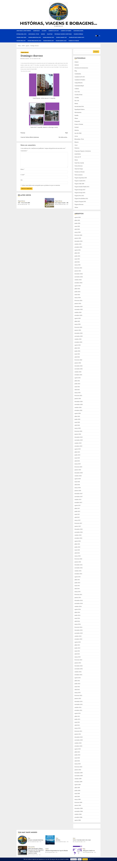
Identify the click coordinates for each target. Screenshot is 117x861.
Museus (43, 34)
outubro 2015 (78, 571)
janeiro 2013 (78, 663)
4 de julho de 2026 (51, 852)
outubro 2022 (78, 339)
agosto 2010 (78, 749)
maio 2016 (77, 550)
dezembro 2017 (79, 493)
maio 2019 (77, 458)
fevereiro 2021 (78, 395)
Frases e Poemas (79, 124)
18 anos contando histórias (35, 840)
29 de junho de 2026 (88, 852)
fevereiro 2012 (78, 695)
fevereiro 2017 (78, 523)
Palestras (49, 34)
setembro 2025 (78, 247)
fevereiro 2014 (78, 627)
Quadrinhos (78, 154)
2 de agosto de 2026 (61, 841)
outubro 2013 (78, 636)
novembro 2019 (79, 440)
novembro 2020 (79, 404)
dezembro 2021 (79, 366)
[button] (99, 35)
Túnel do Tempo (79, 169)
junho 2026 (77, 223)
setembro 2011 (78, 710)
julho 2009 (77, 787)
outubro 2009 (78, 778)
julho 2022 (77, 348)
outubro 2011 (78, 707)
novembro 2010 (79, 740)
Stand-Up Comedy (79, 163)
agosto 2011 (78, 713)
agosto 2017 (78, 505)
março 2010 (78, 764)
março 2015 (78, 591)
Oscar (76, 145)
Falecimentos (78, 112)
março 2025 (78, 265)
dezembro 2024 (79, 274)
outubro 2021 (78, 372)
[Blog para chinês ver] (77, 850)
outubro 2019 (78, 443)
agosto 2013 (78, 642)
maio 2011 (77, 722)
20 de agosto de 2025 (61, 204)
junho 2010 (77, 755)
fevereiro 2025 (78, 268)
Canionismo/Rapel (78, 30)
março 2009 (78, 799)
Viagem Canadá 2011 (61, 37)
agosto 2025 (78, 250)
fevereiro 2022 (78, 360)
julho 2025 (77, 253)
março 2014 (78, 624)
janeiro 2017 (78, 526)
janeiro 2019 (78, 470)
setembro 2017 (78, 502)
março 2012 (78, 692)
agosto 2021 (78, 377)
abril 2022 (77, 357)
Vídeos (76, 207)
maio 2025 (77, 259)
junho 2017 (77, 511)
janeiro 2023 (78, 330)
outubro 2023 (78, 312)
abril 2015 (77, 588)
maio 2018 (77, 481)
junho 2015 (77, 582)
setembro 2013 (78, 639)
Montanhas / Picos (33, 34)
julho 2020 (77, 416)
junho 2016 (77, 547)
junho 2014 (77, 615)
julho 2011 (77, 716)
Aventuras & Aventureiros (24, 30)
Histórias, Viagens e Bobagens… (58, 23)
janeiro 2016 (78, 562)
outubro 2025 (78, 244)
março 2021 (78, 392)
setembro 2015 (78, 573)
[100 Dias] (50, 840)
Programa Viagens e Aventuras (63, 34)
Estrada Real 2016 (21, 34)
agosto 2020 (78, 413)
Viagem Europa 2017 (48, 40)
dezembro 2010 (79, 737)
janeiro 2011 (78, 734)
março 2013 (78, 657)
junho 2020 (77, 419)
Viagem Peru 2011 (21, 40)
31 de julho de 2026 (78, 841)
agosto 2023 (78, 318)
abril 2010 (77, 761)
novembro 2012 (79, 669)
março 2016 (78, 556)
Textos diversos (78, 166)
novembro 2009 (79, 775)
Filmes (76, 118)
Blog (76, 71)
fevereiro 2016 (78, 559)
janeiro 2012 (78, 698)
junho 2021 (77, 383)
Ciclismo (44, 30)
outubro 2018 (78, 476)
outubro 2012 (78, 672)
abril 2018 (77, 484)
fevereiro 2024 (78, 300)
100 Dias (58, 840)
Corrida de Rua (78, 94)
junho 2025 (77, 256)
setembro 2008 (78, 817)
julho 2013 (77, 645)
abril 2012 (77, 689)
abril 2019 (77, 461)
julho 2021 (77, 380)
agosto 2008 (78, 820)
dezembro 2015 (79, 565)
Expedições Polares (79, 109)
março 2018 (78, 487)
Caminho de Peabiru (66, 30)
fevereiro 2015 (78, 594)
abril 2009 (77, 796)
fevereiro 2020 (78, 431)
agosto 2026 (78, 217)
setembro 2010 (78, 746)
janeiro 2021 (78, 398)
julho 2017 (77, 508)
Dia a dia (77, 100)
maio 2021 (77, 386)
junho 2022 (77, 351)
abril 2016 (77, 553)
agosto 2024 (78, 285)
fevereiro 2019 (78, 467)
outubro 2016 (78, 535)
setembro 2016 (78, 538)
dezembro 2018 (79, 473)
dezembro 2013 (79, 630)
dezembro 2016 (79, 529)
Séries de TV (78, 157)
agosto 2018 (78, 478)
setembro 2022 (78, 342)
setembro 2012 (78, 674)
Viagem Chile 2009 (21, 37)
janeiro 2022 (78, 363)
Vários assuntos (78, 175)
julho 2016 (77, 544)
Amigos (76, 62)
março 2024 (78, 297)
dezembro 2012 (79, 666)
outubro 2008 (78, 814)
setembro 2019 (78, 446)
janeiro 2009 (78, 805)
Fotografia (77, 121)
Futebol (76, 127)
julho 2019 (77, 452)
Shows (76, 160)
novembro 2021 (79, 369)
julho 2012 (77, 680)
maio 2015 (77, 585)
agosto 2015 (78, 576)
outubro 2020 (78, 407)
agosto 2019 (78, 449)
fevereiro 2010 (78, 767)
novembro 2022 (79, 336)
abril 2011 (77, 725)
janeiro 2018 (78, 490)
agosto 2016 (78, 541)
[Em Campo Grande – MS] (49, 202)
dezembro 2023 (79, 306)
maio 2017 (77, 514)
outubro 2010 (78, 743)
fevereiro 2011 (78, 731)
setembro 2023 (78, 315)
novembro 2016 (79, 532)
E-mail (23, 174)
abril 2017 (77, 517)
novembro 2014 (79, 603)
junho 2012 (77, 683)
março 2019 (78, 464)
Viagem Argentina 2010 (34, 37)
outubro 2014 (78, 606)
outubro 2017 (78, 499)
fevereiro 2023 (78, 327)
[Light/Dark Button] (96, 35)
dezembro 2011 (79, 701)
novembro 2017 (79, 496)
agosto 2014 (78, 609)
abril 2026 (77, 229)
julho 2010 (77, 752)
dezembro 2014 (79, 600)
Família (76, 115)
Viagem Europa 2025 (61, 40)
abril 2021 (77, 389)
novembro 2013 (79, 633)
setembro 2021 (78, 374)
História (77, 130)
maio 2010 (77, 758)
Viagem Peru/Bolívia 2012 (34, 40)
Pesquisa (96, 51)
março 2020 (78, 428)
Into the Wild (78, 133)
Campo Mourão (78, 82)
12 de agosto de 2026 (34, 841)
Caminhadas (36, 30)
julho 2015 (77, 579)
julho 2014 (77, 612)
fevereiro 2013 (78, 660)
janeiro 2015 (78, 597)
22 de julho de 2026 (33, 855)
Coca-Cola (77, 91)
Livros (76, 136)
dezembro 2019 (79, 437)
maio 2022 (77, 354)
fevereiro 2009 (78, 802)
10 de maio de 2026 (23, 204)
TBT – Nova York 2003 (24, 202)
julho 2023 (77, 321)
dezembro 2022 (79, 333)
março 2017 (78, 520)
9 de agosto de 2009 (35, 58)
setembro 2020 (78, 410)
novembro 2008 (79, 811)
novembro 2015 (79, 568)
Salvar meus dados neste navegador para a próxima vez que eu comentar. (41, 185)
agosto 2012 (78, 677)
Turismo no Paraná (73, 40)
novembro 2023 (79, 309)
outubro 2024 (78, 279)
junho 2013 (77, 648)
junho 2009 (77, 790)
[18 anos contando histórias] (22, 840)
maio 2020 (77, 422)
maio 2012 (77, 686)
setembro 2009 (78, 781)
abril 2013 (77, 654)
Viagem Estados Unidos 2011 (76, 37)
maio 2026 (77, 226)
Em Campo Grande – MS (61, 202)
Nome (23, 169)
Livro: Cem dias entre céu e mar (82, 840)
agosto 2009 (78, 784)
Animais (77, 65)
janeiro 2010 (78, 769)
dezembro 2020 (79, 401)
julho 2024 (77, 288)
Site (22, 180)
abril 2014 (77, 621)
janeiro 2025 (78, 271)
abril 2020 (77, 425)
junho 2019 (77, 455)
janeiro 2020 (78, 434)
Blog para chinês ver (89, 850)
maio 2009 (77, 793)
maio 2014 (77, 618)
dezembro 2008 (79, 808)
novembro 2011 (79, 704)
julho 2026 (77, 220)
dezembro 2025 (79, 241)
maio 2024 (77, 294)
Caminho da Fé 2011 (53, 30)
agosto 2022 (78, 345)
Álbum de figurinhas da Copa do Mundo (56, 850)
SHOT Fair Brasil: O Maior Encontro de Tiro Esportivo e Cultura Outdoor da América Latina (36, 851)
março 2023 (78, 324)
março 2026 (78, 232)
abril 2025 (77, 262)
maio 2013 (77, 651)
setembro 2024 (78, 282)
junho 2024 (77, 291)
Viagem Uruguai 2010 (48, 37)
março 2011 (78, 728)
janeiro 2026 (78, 238)
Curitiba (77, 97)
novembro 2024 (79, 277)
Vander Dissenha (25, 58)
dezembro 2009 (79, 772)
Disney (76, 103)
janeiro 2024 (78, 303)
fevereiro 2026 (78, 235)
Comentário (24, 151)
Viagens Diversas (78, 34)
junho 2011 (77, 719)
